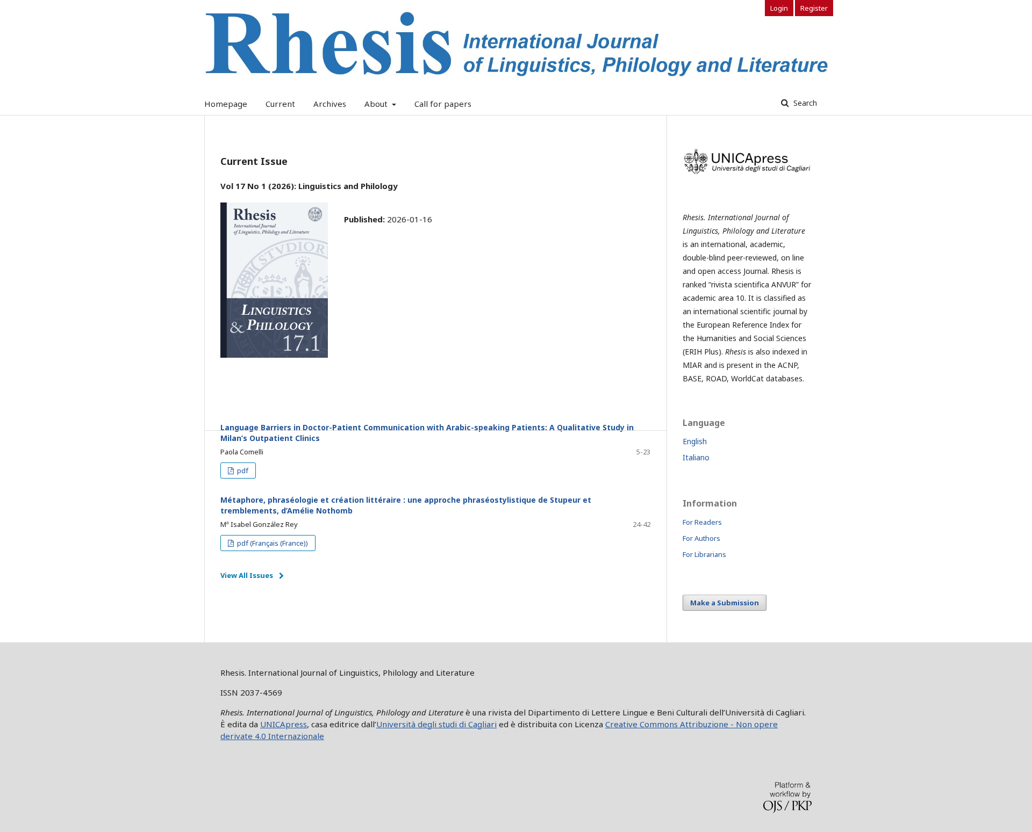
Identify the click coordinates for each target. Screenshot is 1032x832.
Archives (329, 103)
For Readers (702, 522)
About (377, 103)
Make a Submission (724, 602)
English (695, 441)
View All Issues (246, 575)
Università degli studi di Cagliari (436, 724)
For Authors (701, 538)
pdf (241, 470)
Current (280, 103)
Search (804, 103)
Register (814, 8)
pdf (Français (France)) (271, 543)
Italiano (696, 457)
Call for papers (442, 103)
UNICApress (283, 724)
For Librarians (704, 554)
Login (779, 8)
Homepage (225, 103)
